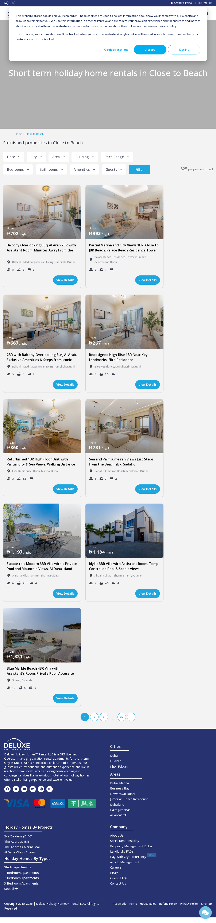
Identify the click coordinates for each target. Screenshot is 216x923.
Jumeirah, (61, 262)
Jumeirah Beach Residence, (122, 471)
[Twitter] (16, 789)
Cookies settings (116, 49)
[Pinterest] (41, 789)
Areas (115, 774)
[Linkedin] (33, 789)
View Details (65, 280)
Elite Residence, (104, 366)
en (205, 3)
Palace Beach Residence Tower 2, (116, 257)
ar (210, 3)
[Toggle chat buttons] (205, 912)
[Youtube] (24, 789)
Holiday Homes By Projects (28, 827)
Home (18, 134)
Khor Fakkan (119, 766)
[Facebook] (7, 789)
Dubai (71, 262)
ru (200, 3)
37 (121, 717)
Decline (184, 49)
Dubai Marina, (124, 366)
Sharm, (45, 575)
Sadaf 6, (99, 471)
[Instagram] (49, 789)
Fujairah (55, 575)
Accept (150, 49)
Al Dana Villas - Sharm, (26, 575)
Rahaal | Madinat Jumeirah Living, (33, 262)
